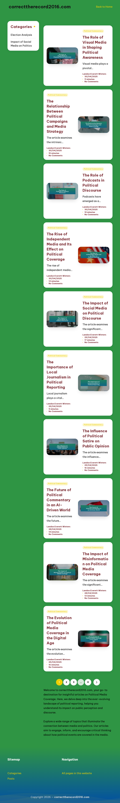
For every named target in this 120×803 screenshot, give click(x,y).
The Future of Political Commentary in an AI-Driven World (59, 500)
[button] (96, 682)
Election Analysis (21, 34)
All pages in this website (77, 773)
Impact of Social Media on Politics (21, 43)
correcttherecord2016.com (40, 6)
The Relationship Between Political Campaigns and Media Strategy (58, 116)
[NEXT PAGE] (96, 682)
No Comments (91, 81)
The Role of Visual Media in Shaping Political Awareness (94, 47)
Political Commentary (93, 31)
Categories (14, 773)
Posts (11, 778)
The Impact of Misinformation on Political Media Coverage (95, 564)
